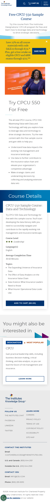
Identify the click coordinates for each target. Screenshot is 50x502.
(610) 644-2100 (26, 466)
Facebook (10, 420)
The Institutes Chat (14, 415)
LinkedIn (9, 426)
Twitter (8, 431)
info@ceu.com (18, 476)
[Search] (24, 4)
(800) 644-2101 (26, 460)
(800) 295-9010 (17, 482)
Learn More (31, 379)
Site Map (30, 437)
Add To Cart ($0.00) (29, 303)
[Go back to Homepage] (8, 3)
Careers (30, 415)
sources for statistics (11, 498)
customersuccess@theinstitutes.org (23, 455)
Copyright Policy (34, 428)
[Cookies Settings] (3, 498)
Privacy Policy (33, 419)
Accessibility (32, 433)
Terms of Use (32, 424)
